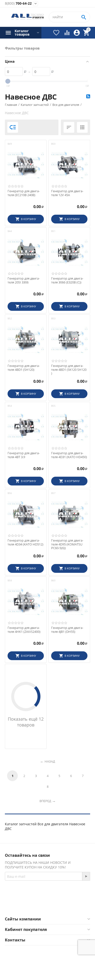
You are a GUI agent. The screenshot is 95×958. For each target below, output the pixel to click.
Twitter (66, 904)
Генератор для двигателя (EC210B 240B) (24, 193)
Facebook (40, 904)
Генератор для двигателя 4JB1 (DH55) (67, 630)
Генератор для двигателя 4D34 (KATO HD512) (25, 542)
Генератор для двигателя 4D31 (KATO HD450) (69, 455)
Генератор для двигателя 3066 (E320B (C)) (67, 280)
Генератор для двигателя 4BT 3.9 (24, 455)
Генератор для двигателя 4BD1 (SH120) (24, 368)
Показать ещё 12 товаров (26, 722)
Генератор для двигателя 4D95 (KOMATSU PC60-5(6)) (67, 544)
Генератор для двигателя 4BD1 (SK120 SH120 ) (68, 369)
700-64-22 (18, 3)
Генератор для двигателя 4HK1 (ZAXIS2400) (24, 630)
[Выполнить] (86, 876)
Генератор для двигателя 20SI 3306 (24, 280)
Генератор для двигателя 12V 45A (67, 193)
